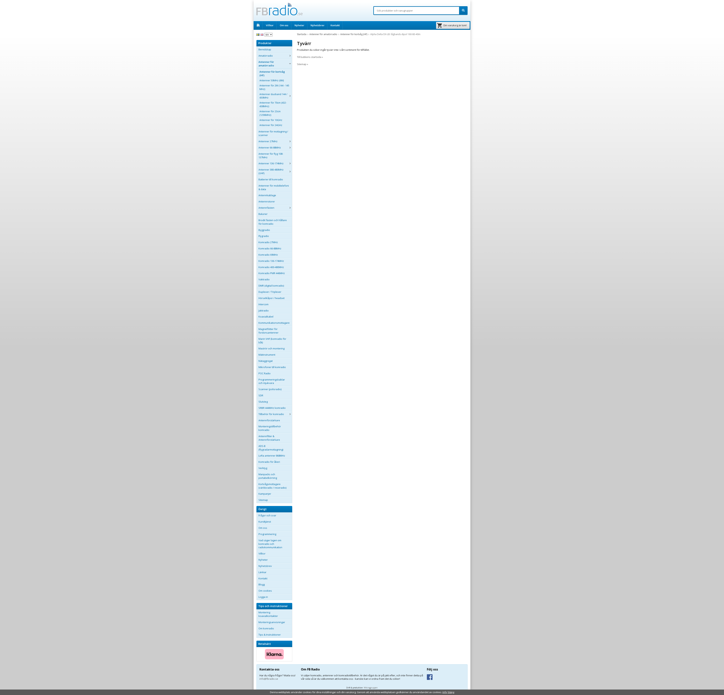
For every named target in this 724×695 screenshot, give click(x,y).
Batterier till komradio (270, 179)
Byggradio (264, 230)
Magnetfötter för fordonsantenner (268, 330)
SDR (260, 395)
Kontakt (335, 25)
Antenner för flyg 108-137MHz (270, 155)
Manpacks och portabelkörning (267, 476)
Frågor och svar (267, 515)
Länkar (262, 572)
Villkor (270, 25)
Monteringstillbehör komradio (269, 428)
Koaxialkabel (265, 316)
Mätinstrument (266, 354)
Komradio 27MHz (268, 242)
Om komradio (266, 628)
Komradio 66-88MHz (269, 248)
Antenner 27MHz (268, 141)
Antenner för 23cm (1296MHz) (270, 113)
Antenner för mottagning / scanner (273, 133)
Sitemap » (302, 64)
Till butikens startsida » (310, 57)
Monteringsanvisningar (271, 622)
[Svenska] (258, 34)
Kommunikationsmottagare (274, 322)
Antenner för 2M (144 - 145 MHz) (274, 87)
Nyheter (299, 25)
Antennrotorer (266, 201)
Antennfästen (266, 207)
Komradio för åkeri (269, 462)
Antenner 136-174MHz (271, 163)
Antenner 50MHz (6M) (271, 80)
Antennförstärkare (269, 420)
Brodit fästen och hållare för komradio (272, 221)
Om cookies (265, 590)
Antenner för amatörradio (266, 63)
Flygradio (263, 236)
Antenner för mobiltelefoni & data (273, 187)
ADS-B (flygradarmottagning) (270, 447)
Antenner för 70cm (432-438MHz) (273, 104)
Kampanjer (264, 493)
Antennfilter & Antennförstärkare (269, 437)
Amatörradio (265, 55)
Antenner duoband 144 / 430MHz (273, 95)
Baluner (263, 214)
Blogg (261, 584)
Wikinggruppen (371, 687)
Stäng (451, 692)
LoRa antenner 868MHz (271, 455)
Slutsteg (263, 401)
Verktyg (262, 468)
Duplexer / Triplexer (269, 292)
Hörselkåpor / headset (271, 298)
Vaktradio (264, 279)
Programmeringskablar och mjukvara (271, 381)
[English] (262, 34)
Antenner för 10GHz (270, 120)
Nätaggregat (265, 361)
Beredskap (264, 49)
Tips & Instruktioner (269, 634)
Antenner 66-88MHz (269, 147)
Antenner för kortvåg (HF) (272, 73)
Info (445, 692)
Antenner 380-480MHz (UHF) (271, 171)
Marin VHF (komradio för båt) (272, 340)
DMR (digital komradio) (271, 285)
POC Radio (264, 373)
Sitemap (263, 500)
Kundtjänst (264, 521)
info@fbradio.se (268, 678)
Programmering (267, 534)
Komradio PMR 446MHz (271, 273)
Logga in (263, 597)
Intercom (263, 304)
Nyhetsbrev (317, 25)
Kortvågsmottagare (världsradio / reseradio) (272, 485)
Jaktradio (263, 310)
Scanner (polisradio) (269, 389)
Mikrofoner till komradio (272, 367)
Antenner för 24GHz (270, 125)
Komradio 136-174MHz (271, 261)
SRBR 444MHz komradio (272, 408)
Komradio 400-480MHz (271, 267)
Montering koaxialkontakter (268, 614)
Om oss (284, 25)
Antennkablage (267, 195)
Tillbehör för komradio (271, 414)
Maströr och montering (271, 348)
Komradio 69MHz (268, 254)
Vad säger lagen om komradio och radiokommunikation (270, 544)
